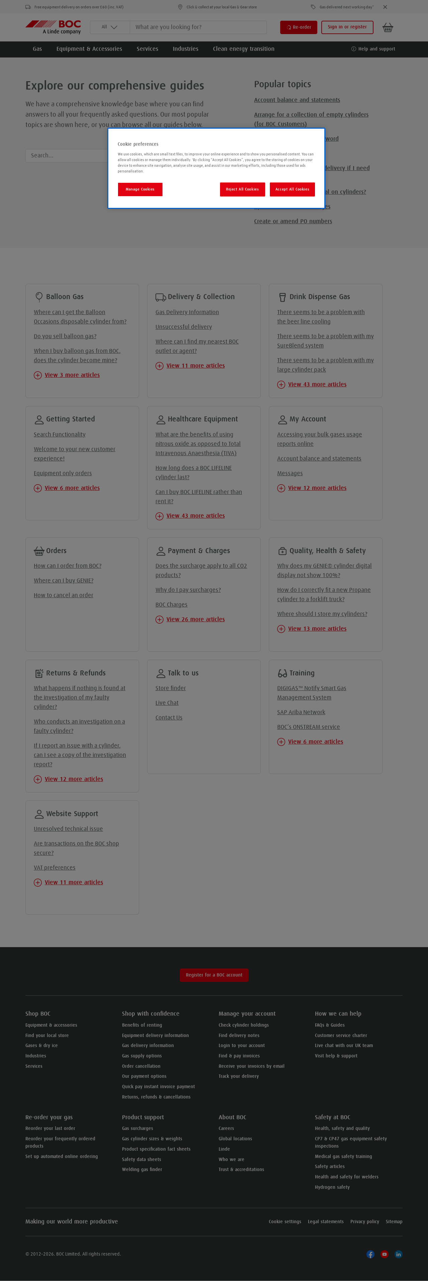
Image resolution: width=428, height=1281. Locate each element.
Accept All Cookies (292, 189)
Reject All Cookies (242, 189)
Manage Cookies (140, 189)
